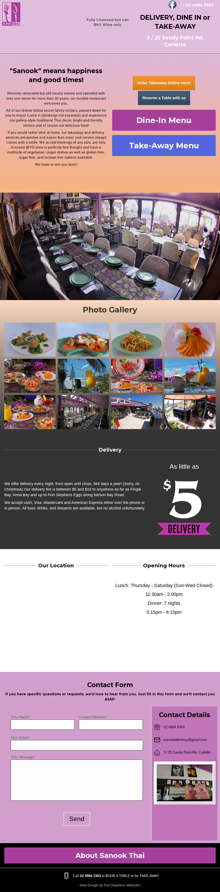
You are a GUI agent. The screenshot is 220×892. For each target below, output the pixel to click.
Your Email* (20, 737)
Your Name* (20, 717)
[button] (164, 120)
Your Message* (23, 757)
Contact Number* (93, 717)
